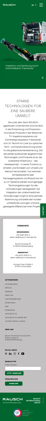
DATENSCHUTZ (11, 314)
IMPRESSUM (10, 310)
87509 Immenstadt (23, 266)
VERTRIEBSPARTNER (13, 299)
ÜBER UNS (9, 295)
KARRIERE (9, 292)
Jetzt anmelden (14, 373)
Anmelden (13, 384)
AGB (6, 306)
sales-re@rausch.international (23, 257)
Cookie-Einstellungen (15, 321)
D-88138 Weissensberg (23, 246)
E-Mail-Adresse (11, 365)
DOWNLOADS (10, 303)
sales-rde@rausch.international (23, 237)
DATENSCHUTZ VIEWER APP (16, 317)
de (33, 5)
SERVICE (8, 288)
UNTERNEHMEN (11, 284)
